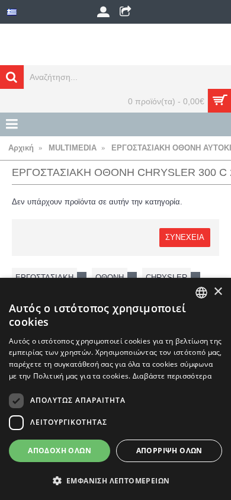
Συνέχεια (184, 237)
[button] (115, 480)
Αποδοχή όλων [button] (59, 450)
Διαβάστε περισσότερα (172, 376)
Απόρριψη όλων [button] (169, 450)
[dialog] (115, 389)
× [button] (217, 291)
